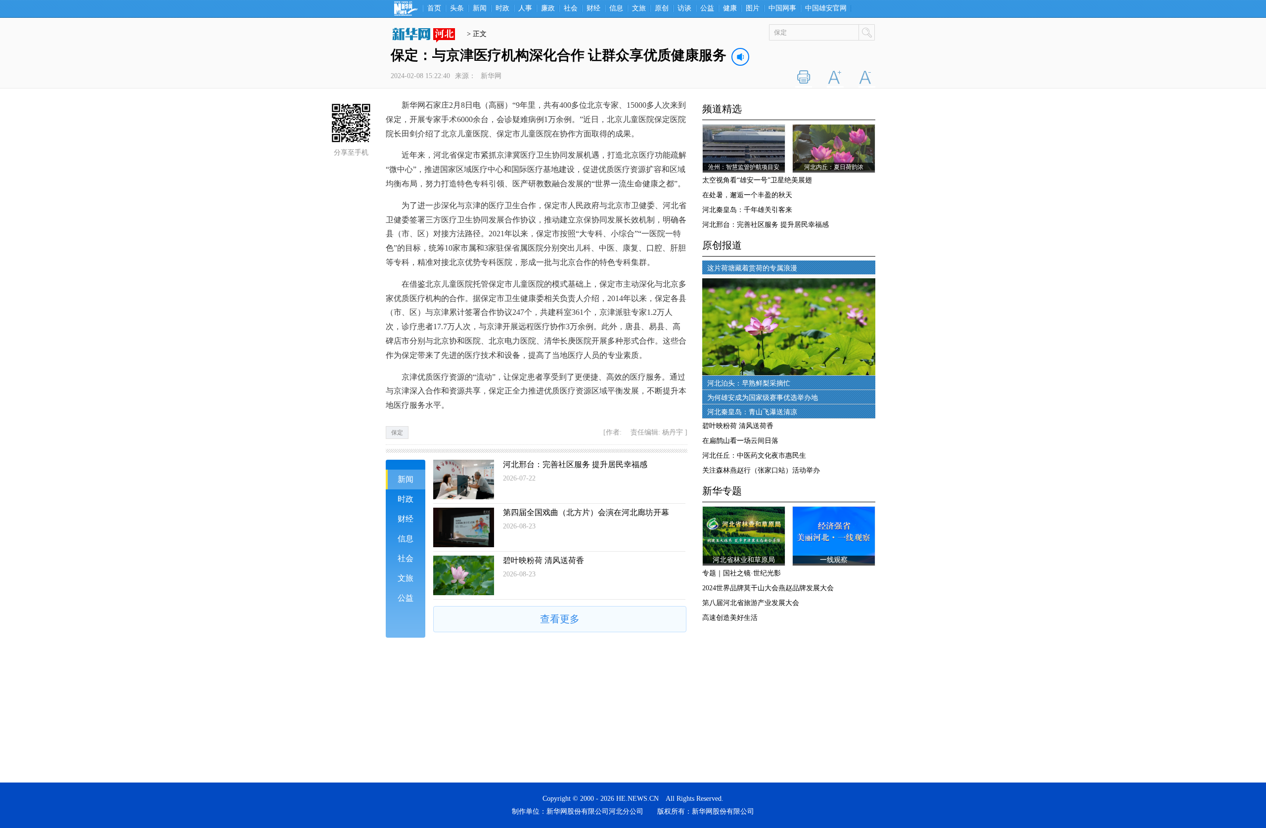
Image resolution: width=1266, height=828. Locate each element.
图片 (753, 8)
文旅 (639, 8)
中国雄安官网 (826, 8)
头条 (457, 8)
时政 (502, 8)
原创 (662, 8)
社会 (571, 8)
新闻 (480, 8)
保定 (397, 432)
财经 (593, 8)
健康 (730, 8)
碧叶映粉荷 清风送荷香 (543, 560)
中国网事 (782, 8)
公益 (707, 8)
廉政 (548, 8)
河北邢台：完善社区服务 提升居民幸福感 (575, 464)
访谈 (684, 8)
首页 (434, 8)
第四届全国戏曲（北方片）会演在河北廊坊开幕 (586, 512)
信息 (616, 8)
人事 (525, 8)
